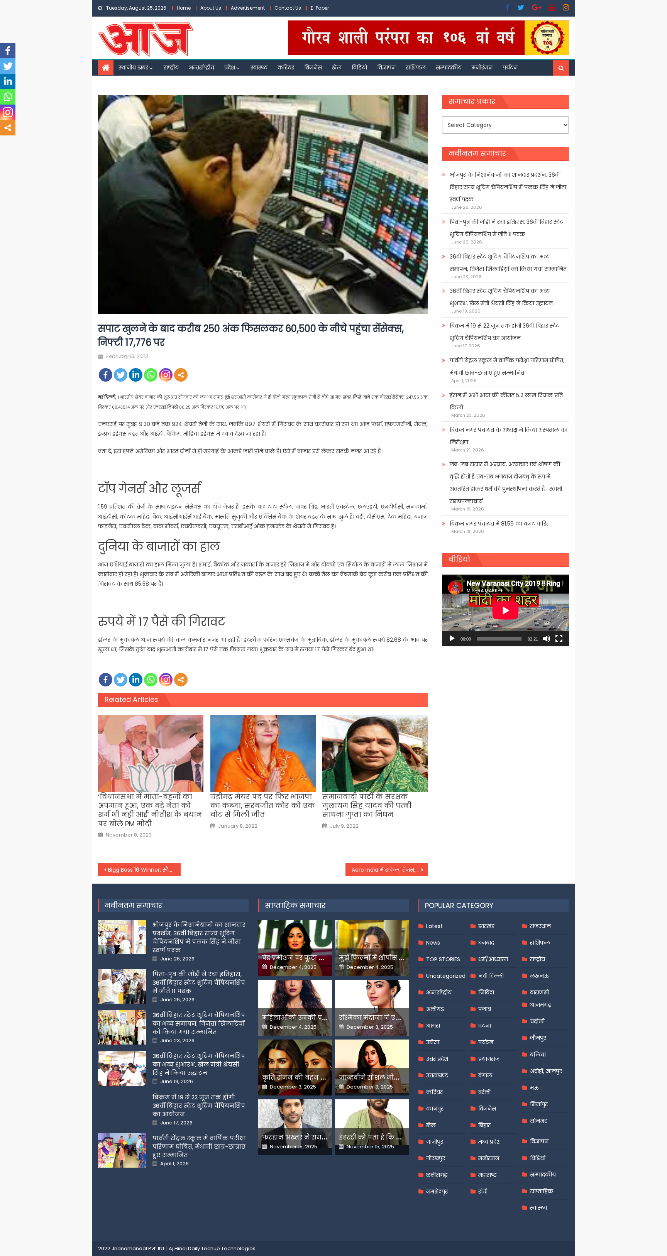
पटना (484, 1025)
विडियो (359, 67)
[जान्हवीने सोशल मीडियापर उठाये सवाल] (372, 1066)
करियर (286, 67)
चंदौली (537, 1021)
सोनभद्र (538, 1121)
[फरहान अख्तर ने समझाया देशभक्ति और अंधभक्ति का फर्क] (295, 1123)
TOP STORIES (443, 959)
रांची (483, 1191)
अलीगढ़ (435, 1009)
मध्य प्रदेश (489, 1142)
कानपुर (435, 1108)
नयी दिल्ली (491, 976)
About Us (210, 8)
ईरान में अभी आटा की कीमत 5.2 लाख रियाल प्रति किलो (506, 401)
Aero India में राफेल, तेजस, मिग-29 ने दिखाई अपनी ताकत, (390, 870)
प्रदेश (229, 67)
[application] (505, 610)
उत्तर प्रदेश (437, 1059)
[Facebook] (105, 375)
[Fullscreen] (559, 638)
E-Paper (320, 8)
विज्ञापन (386, 67)
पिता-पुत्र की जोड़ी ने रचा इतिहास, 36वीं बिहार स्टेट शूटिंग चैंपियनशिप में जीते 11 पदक (506, 228)
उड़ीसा (432, 1042)
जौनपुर (538, 1038)
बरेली (484, 1092)
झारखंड (486, 926)
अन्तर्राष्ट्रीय (201, 67)
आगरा (433, 1025)
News (433, 943)
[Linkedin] (135, 375)
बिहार (484, 1125)
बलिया (538, 1054)
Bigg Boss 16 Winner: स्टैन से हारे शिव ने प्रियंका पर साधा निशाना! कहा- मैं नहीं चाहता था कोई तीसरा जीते (144, 870)
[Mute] (546, 638)
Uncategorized (446, 976)
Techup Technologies (228, 1248)
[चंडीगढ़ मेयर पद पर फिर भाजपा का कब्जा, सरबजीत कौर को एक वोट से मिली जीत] (263, 753)
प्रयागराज (488, 1059)
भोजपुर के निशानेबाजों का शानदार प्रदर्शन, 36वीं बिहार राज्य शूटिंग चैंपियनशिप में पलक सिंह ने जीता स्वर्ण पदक (508, 187)
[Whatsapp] (150, 375)
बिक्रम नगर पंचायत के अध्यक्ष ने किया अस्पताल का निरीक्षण (508, 436)
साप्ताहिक (541, 1191)
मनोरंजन (482, 67)
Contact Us (287, 8)
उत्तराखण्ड (437, 1075)
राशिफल (416, 67)
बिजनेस (313, 67)
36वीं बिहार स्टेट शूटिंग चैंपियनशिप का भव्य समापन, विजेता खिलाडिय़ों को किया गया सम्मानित (508, 263)
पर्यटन (510, 67)
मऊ (534, 1088)
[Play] (452, 638)
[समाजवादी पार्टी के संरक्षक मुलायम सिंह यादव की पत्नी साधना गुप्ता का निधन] (375, 753)
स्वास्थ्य (259, 67)
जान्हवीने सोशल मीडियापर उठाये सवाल (395, 1077)
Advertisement (248, 8)
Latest (434, 926)
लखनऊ (539, 976)
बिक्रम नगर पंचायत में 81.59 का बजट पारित (500, 523)
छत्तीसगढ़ (436, 1175)
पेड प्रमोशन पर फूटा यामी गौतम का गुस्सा (320, 957)
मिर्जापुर (539, 1104)
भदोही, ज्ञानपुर (546, 1071)
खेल (337, 67)
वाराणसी (539, 992)
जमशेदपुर (437, 1191)
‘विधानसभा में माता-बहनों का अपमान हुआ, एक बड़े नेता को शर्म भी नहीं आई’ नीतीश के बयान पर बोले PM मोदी (150, 810)
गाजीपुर (434, 1142)
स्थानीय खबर (133, 67)
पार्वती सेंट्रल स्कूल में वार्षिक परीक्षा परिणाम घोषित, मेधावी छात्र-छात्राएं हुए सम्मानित (507, 367)
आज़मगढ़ (540, 1005)
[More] (181, 375)
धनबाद (486, 943)
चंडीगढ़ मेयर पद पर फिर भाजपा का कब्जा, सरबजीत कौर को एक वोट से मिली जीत (262, 805)
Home (184, 8)
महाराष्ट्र (487, 1175)
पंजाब (484, 1009)
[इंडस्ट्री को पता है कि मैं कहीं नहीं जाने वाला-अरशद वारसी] (372, 1122)
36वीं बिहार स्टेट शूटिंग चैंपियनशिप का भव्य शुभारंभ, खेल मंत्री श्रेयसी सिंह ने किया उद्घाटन (501, 297)
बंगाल (485, 1075)
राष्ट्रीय (171, 67)
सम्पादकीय (449, 67)
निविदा (486, 992)
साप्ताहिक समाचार (295, 905)
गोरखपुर (435, 1158)
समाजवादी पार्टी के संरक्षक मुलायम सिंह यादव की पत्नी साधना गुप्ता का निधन (366, 805)
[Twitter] (120, 375)
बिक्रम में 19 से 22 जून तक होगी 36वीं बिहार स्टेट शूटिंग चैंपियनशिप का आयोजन (504, 332)
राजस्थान (540, 926)
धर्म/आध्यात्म (493, 959)
